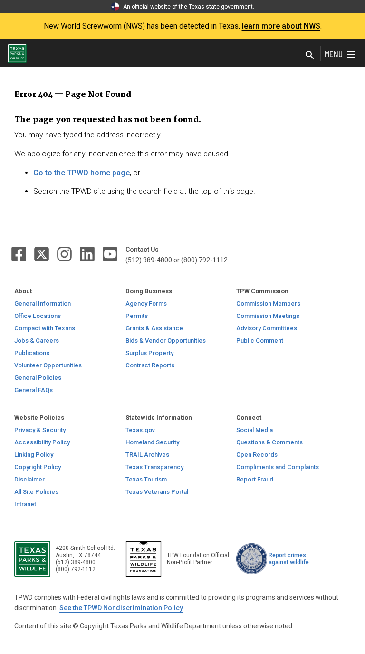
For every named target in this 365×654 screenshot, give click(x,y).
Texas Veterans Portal (156, 491)
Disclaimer (29, 479)
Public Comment (259, 340)
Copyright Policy (37, 467)
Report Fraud (254, 479)
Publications (31, 352)
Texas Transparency (154, 467)
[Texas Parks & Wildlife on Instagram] (65, 253)
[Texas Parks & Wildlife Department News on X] (42, 253)
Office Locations (37, 315)
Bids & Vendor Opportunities (165, 340)
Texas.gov (140, 429)
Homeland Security (152, 442)
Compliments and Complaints (277, 467)
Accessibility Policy (42, 442)
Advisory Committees (266, 328)
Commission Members (268, 303)
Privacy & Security (40, 429)
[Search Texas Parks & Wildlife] (310, 55)
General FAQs (33, 390)
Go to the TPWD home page (81, 172)
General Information (42, 303)
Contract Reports (149, 365)
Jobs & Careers (36, 340)
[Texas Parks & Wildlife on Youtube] (110, 253)
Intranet (25, 504)
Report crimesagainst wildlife (289, 559)
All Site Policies (36, 491)
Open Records (257, 454)
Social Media (254, 429)
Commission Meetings (267, 315)
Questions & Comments (269, 442)
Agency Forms (146, 303)
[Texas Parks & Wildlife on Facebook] (19, 253)
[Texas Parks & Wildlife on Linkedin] (88, 253)
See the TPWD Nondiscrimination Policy (121, 608)
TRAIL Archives (147, 454)
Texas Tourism (146, 479)
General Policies (37, 377)
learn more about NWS (281, 25)
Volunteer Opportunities (48, 365)
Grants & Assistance (154, 328)
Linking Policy (33, 454)
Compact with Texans (44, 328)
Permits (136, 315)
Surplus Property (149, 352)
